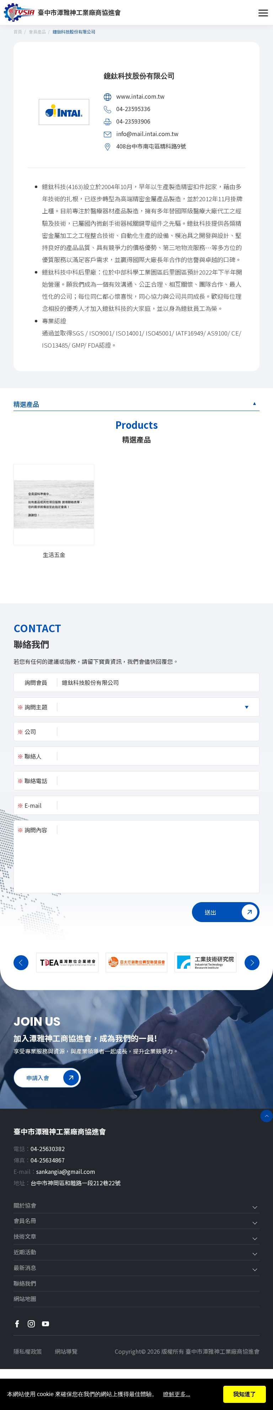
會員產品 (37, 31)
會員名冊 (25, 1221)
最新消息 (25, 1268)
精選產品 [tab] (26, 404)
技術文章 (25, 1236)
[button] (21, 962)
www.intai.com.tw (140, 96)
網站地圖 (25, 1299)
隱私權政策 (28, 1351)
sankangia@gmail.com (65, 1171)
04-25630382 (48, 1148)
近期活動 (25, 1252)
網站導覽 (66, 1351)
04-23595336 (133, 108)
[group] (54, 511)
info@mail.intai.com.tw (147, 133)
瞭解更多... (176, 1394)
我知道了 (244, 1394)
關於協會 (25, 1205)
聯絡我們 (25, 1283)
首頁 (18, 31)
